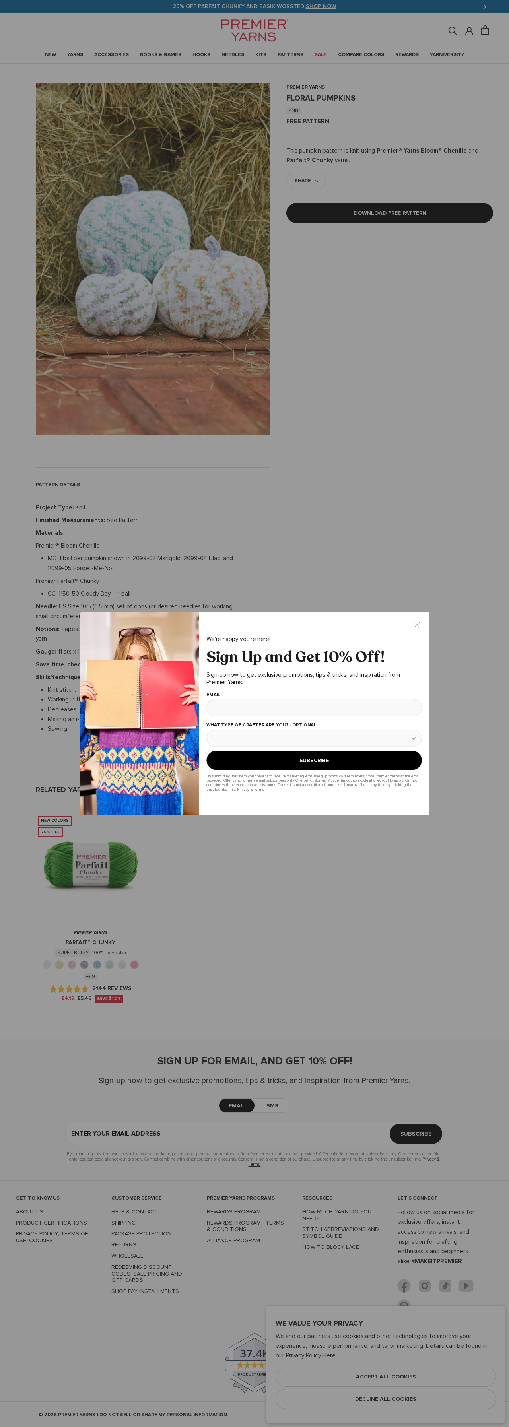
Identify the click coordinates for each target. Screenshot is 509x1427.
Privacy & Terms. (250, 789)
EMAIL (213, 694)
